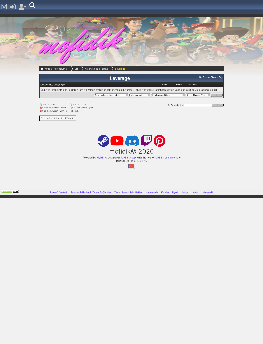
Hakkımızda (152, 192)
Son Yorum (192, 84)
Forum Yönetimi (58, 192)
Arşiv (195, 192)
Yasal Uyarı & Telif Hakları (128, 192)
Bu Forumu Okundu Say (211, 77)
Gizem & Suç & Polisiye (96, 68)
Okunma (178, 84)
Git (217, 95)
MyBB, (100, 157)
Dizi (76, 68)
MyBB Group (128, 157)
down (48, 84)
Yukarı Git (208, 192)
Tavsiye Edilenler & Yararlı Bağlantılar (91, 192)
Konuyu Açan (59, 85)
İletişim (185, 192)
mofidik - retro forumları (56, 68)
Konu (42, 85)
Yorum (164, 84)
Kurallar (165, 192)
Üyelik (175, 192)
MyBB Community (165, 157)
